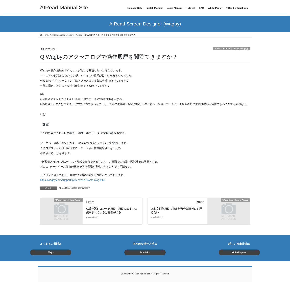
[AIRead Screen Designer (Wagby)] (61, 211)
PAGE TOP (280, 271)
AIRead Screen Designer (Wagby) (231, 48)
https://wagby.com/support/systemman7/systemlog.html (72, 180)
